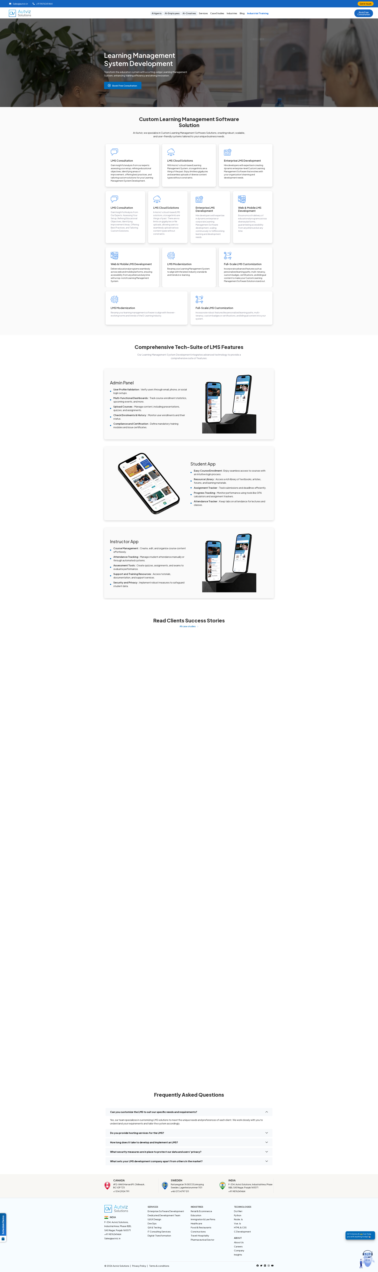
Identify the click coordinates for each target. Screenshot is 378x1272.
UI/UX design (154, 1219)
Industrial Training (258, 13)
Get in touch (366, 3)
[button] (363, 13)
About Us (239, 1242)
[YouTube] (272, 1265)
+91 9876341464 (236, 1191)
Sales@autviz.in (112, 1238)
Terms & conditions (159, 1265)
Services (203, 13)
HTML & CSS (240, 1227)
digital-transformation (159, 1235)
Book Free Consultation (124, 85)
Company (239, 1250)
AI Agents (157, 13)
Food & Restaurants (201, 1227)
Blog (242, 13)
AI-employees (172, 13)
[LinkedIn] (265, 1265)
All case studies (188, 626)
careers (238, 1246)
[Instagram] (268, 1265)
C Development (242, 1231)
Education (196, 1215)
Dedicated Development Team (164, 1215)
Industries (232, 13)
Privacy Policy (139, 1265)
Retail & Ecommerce (201, 1211)
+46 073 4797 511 (180, 1191)
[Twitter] (261, 1265)
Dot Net (238, 1211)
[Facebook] (257, 1265)
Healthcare (196, 1223)
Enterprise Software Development (166, 1211)
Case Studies (217, 13)
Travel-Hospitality (200, 1235)
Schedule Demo (3, 1224)
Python (237, 1215)
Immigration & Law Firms (203, 1219)
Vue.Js (237, 1223)
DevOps (152, 1223)
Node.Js (238, 1219)
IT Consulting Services (159, 1231)
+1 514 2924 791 (121, 1191)
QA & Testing (154, 1227)
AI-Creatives (189, 13)
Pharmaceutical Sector (202, 1239)
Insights (238, 1254)
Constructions (198, 1231)
